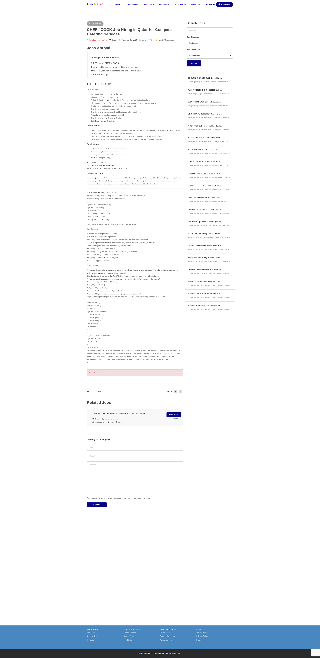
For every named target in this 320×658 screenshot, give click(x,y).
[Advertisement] (205, 358)
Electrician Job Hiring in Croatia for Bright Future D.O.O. (213, 234)
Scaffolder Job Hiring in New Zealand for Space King (212, 258)
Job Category (193, 37)
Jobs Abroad (131, 4)
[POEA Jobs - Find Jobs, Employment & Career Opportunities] (95, 4)
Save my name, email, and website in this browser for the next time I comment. (119, 498)
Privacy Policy (202, 636)
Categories (180, 4)
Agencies (195, 4)
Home (117, 4)
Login (212, 4)
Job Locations (193, 50)
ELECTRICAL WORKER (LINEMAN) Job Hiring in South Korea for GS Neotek (222, 102)
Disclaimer (200, 640)
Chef (92, 392)
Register (226, 4)
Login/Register (130, 632)
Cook (98, 392)
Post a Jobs (165, 632)
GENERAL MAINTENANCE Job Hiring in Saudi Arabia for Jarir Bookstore (220, 270)
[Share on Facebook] (175, 391)
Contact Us (91, 636)
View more (173, 415)
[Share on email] (180, 391)
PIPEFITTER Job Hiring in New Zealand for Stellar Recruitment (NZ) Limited (222, 126)
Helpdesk (91, 640)
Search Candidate (167, 636)
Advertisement (166, 640)
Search (194, 63)
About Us (91, 632)
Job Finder (164, 4)
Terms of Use (202, 632)
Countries (148, 4)
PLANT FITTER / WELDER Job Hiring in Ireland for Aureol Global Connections (223, 186)
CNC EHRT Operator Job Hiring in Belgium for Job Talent (214, 222)
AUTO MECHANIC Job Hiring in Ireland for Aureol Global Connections (219, 150)
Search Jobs (129, 636)
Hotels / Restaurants (166, 40)
